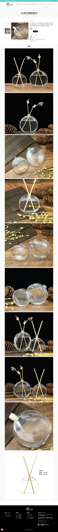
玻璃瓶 (33, 39)
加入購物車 (35, 31)
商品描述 (29, 46)
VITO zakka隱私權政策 (19, 514)
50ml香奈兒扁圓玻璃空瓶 (34, 14)
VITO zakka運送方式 (18, 517)
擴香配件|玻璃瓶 (28, 14)
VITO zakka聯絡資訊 (29, 514)
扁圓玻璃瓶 (43, 39)
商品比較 (36, 34)
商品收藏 (32, 34)
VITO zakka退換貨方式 (19, 518)
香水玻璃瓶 (37, 39)
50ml (35, 39)
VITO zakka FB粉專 (7, 514)
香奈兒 (40, 39)
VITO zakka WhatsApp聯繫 (30, 517)
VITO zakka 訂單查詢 (30, 518)
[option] (8, 23)
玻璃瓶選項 (31, 29)
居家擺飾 (24, 14)
